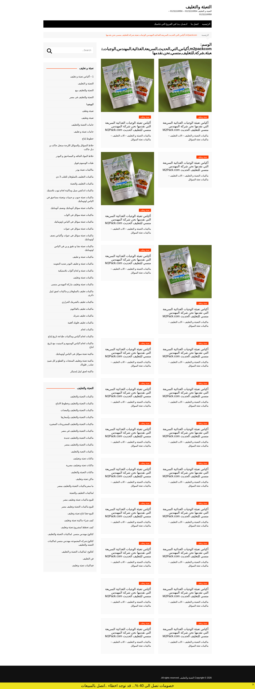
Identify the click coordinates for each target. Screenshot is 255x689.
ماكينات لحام (87, 329)
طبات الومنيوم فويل (84, 163)
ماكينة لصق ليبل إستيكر (82, 371)
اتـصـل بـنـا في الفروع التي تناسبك (170, 24)
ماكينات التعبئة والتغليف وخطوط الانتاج (75, 403)
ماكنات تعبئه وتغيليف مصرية (80, 465)
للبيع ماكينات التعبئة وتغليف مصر (78, 506)
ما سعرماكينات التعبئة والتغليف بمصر (75, 486)
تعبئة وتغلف (202, 117)
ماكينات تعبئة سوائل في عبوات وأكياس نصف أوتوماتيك (72, 237)
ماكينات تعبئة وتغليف (83, 277)
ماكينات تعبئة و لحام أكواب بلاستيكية (76, 270)
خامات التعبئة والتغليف (82, 124)
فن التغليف (88, 558)
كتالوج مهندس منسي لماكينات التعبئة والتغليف (71, 534)
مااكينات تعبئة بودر (85, 170)
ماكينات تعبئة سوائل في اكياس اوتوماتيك (74, 222)
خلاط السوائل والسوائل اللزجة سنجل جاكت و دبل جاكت (72, 147)
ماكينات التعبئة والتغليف (82, 396)
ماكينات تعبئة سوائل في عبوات (79, 228)
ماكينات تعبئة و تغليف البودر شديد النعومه (73, 263)
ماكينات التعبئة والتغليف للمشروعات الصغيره (71, 424)
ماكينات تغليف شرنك (83, 315)
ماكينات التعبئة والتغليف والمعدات (77, 410)
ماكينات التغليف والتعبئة (82, 183)
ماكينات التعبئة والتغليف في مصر (77, 431)
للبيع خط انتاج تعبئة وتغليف (81, 513)
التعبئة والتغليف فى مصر (82, 97)
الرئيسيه (206, 24)
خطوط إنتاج (88, 138)
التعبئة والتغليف (199, 6)
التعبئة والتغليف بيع (84, 90)
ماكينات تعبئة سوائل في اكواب (79, 215)
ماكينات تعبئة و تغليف (83, 257)
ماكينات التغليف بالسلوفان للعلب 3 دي (75, 176)
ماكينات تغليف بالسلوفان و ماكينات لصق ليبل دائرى (71, 293)
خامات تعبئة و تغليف (84, 131)
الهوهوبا (90, 104)
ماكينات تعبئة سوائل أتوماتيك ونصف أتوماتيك (72, 208)
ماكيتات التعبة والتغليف (82, 451)
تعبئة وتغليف (87, 118)
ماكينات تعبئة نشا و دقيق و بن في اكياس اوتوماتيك (74, 248)
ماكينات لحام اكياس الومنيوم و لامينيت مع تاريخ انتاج (71, 345)
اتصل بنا (194, 24)
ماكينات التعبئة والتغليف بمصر (79, 444)
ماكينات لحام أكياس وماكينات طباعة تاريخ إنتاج (71, 336)
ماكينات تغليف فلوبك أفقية (81, 322)
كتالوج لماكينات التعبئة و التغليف (78, 551)
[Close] (253, 684)
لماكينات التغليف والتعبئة (82, 493)
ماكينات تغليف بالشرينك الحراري (78, 302)
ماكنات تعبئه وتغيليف (83, 458)
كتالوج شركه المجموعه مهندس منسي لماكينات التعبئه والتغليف (71, 543)
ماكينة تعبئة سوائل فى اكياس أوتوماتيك (75, 354)
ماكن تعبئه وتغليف (85, 479)
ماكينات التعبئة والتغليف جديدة (79, 438)
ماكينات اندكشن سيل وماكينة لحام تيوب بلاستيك (70, 190)
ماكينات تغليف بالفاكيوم (82, 309)
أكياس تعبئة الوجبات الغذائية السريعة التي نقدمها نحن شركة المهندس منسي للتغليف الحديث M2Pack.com (186, 126)
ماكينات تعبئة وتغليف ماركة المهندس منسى (72, 284)
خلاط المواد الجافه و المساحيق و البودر (75, 156)
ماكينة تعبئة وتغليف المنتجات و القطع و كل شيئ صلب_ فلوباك (70, 362)
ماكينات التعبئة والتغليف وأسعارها (77, 417)
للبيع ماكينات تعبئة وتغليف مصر (78, 499)
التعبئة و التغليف (86, 83)
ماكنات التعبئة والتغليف (82, 472)
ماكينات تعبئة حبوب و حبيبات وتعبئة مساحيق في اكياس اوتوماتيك (70, 199)
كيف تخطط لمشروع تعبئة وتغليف (77, 527)
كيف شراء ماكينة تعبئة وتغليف (79, 520)
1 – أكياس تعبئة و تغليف (82, 76)
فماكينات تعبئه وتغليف (83, 565)
